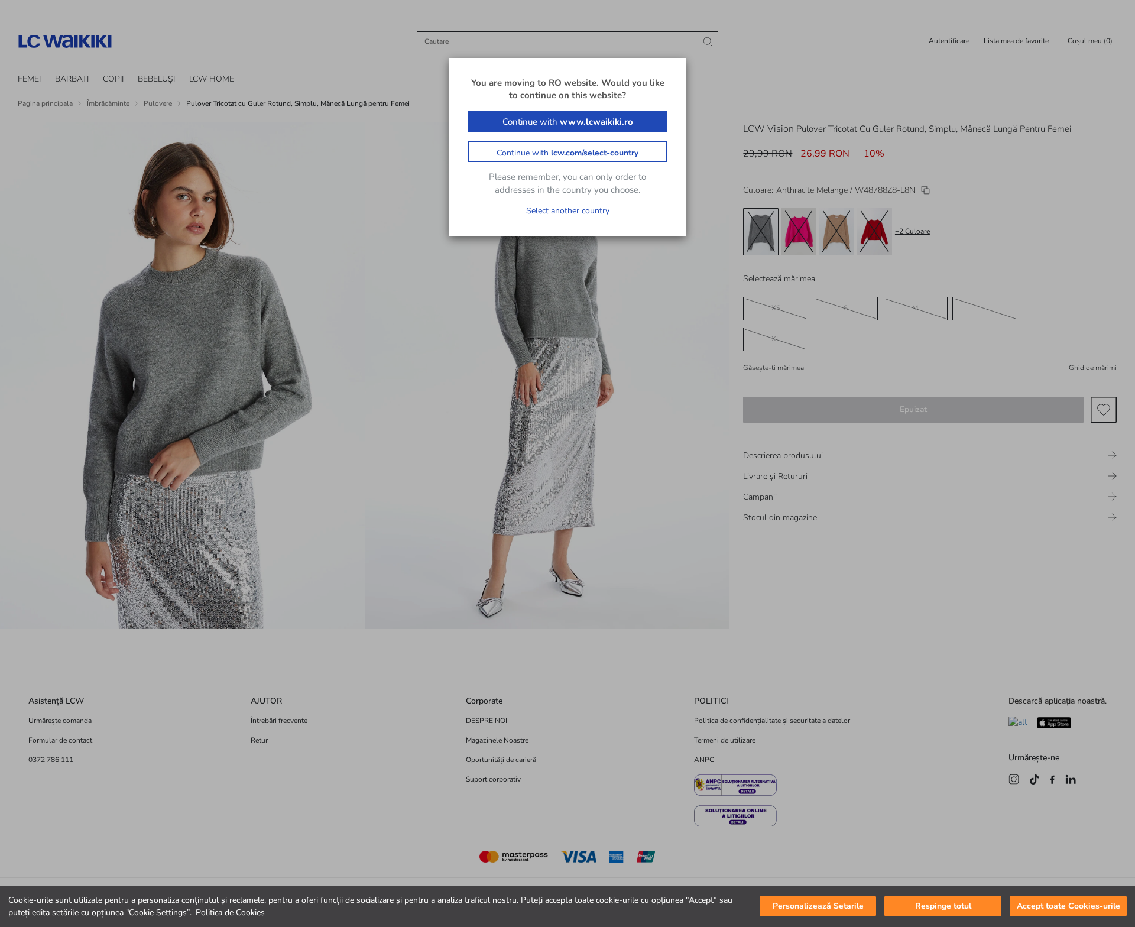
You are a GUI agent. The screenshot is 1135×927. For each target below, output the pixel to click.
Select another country (567, 210)
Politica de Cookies (230, 912)
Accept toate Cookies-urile (1068, 906)
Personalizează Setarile (818, 906)
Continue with (567, 122)
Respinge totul (943, 906)
